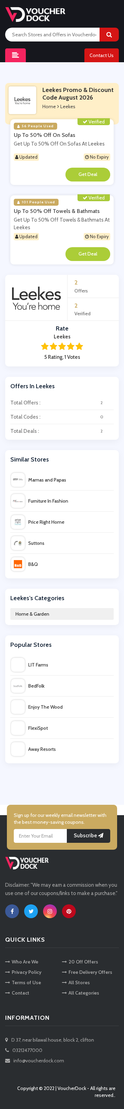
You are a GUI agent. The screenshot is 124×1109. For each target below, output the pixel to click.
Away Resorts (42, 749)
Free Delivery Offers (90, 972)
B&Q (33, 564)
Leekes (67, 106)
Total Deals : (56, 431)
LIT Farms (38, 665)
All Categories (84, 993)
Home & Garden (32, 614)
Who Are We (25, 962)
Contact (20, 993)
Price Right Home (46, 522)
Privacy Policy (26, 972)
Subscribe (86, 836)
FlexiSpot (38, 728)
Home (49, 106)
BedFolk (36, 686)
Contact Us (102, 55)
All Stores (79, 982)
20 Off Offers (83, 962)
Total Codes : (56, 417)
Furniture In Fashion (48, 501)
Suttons (36, 543)
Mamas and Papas (47, 480)
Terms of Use (26, 982)
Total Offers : (56, 403)
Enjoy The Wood (45, 707)
